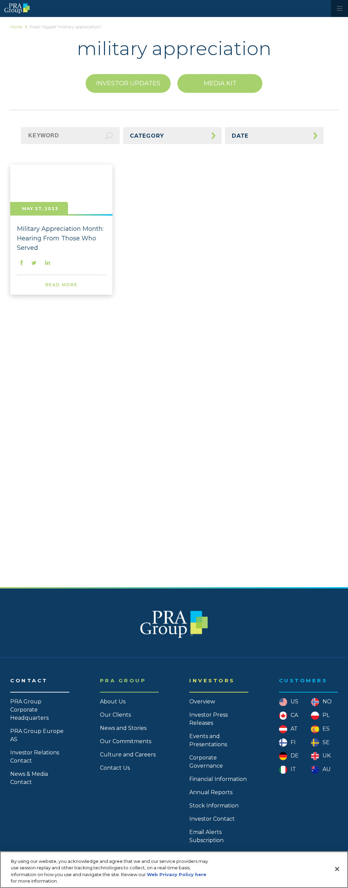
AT (294, 728)
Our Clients (115, 715)
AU (327, 769)
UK (327, 755)
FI (293, 742)
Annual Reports (210, 792)
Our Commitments (125, 741)
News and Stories (123, 728)
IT (293, 769)
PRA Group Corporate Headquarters (29, 709)
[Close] (337, 868)
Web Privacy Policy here (176, 874)
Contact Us (115, 768)
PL (326, 715)
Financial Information (218, 779)
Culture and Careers (128, 754)
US (294, 701)
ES (326, 728)
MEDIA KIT (220, 83)
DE (295, 755)
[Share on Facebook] (21, 263)
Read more (61, 284)
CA (294, 715)
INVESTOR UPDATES (128, 83)
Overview (202, 701)
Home (16, 26)
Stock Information (214, 805)
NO (327, 701)
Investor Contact (212, 819)
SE (326, 742)
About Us (112, 701)
